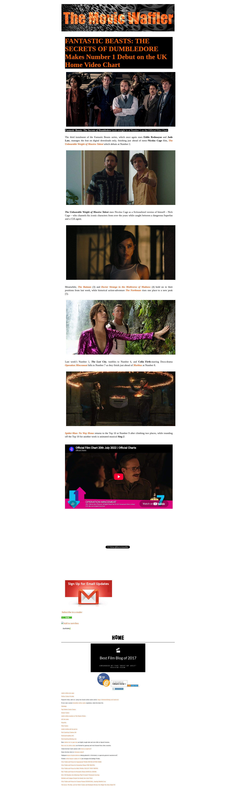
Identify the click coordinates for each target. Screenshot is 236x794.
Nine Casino (64, 726)
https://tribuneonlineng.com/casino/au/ (108, 699)
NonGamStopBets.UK (67, 735)
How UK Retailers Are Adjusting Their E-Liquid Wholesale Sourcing (80, 775)
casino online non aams (67, 693)
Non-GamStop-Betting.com (68, 739)
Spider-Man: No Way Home (79, 433)
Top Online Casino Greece (68, 709)
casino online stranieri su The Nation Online (73, 716)
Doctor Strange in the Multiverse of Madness (125, 287)
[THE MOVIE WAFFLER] (66, 618)
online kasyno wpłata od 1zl (73, 758)
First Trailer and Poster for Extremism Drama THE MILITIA (78, 765)
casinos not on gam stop (71, 742)
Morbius (137, 365)
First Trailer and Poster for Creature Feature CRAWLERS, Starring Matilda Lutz (83, 781)
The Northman (133, 290)
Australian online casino (79, 703)
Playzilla (63, 722)
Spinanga (63, 706)
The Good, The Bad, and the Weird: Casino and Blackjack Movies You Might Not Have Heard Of (88, 785)
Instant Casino (65, 713)
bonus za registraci (86, 749)
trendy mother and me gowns (69, 729)
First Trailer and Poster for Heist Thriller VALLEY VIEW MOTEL (79, 768)
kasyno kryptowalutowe (73, 755)
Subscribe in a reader (72, 612)
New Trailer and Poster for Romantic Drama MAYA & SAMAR (78, 771)
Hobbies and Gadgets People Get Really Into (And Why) (76, 778)
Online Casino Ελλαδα (67, 696)
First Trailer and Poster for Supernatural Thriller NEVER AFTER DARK (81, 762)
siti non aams (65, 719)
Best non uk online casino (68, 745)
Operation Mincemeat (76, 365)
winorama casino (78, 752)
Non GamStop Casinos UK (68, 732)
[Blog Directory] (132, 686)
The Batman (84, 287)
